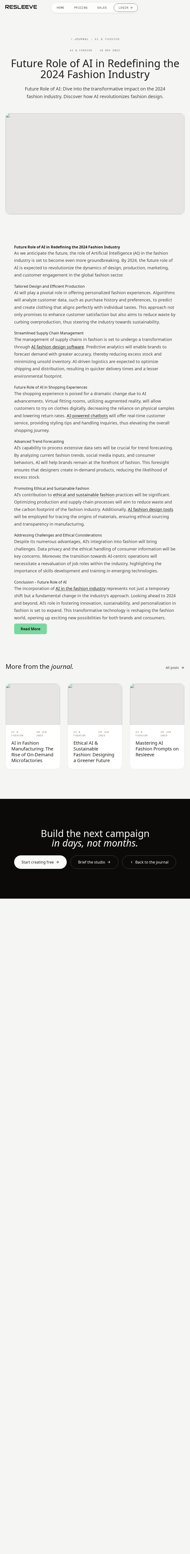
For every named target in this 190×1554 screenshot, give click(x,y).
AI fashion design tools (150, 509)
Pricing (81, 8)
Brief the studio (91, 862)
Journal (81, 39)
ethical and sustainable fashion (83, 494)
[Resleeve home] (21, 7)
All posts (172, 667)
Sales (102, 8)
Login (123, 8)
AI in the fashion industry (80, 588)
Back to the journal (151, 862)
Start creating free (38, 862)
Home (61, 8)
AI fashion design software (57, 347)
